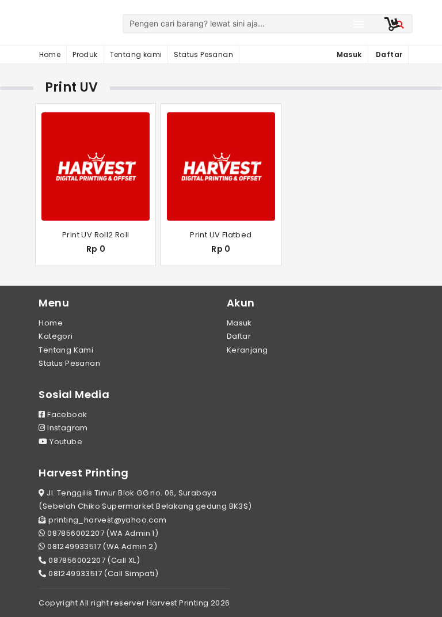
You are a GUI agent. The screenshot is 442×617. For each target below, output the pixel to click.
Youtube (65, 441)
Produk (85, 54)
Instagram (66, 427)
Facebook (66, 414)
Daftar (239, 336)
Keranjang (247, 350)
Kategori (56, 336)
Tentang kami (136, 54)
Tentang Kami (66, 350)
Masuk (239, 322)
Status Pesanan (203, 54)
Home (50, 54)
